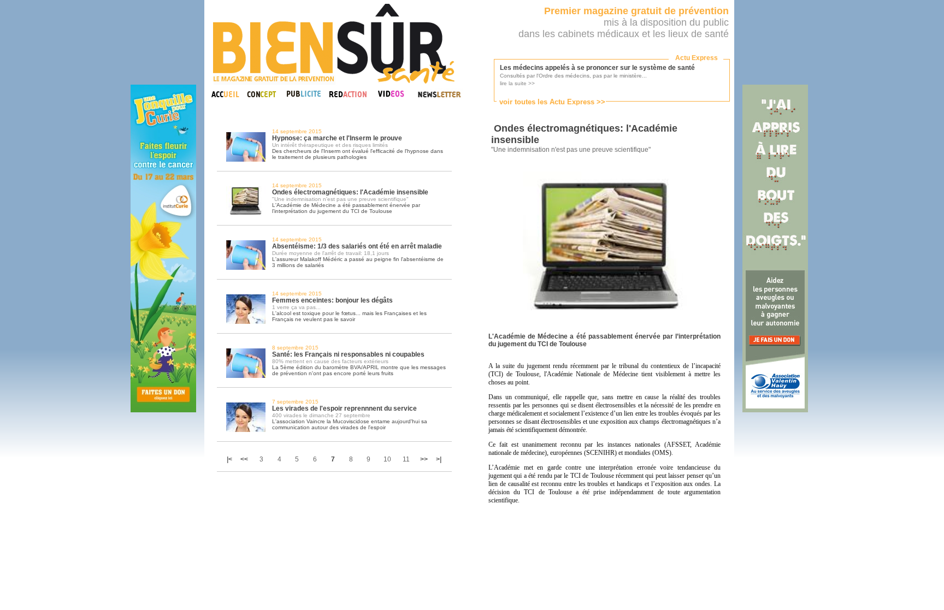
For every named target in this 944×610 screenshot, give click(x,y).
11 (406, 459)
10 (387, 459)
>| (438, 459)
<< (244, 459)
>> (424, 459)
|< (230, 459)
